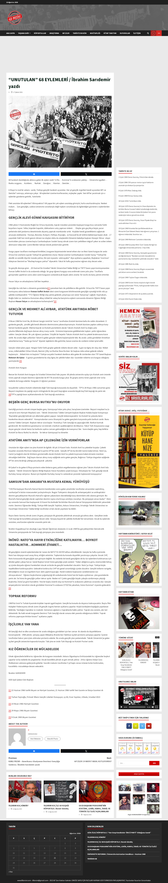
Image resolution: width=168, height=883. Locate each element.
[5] (10, 588)
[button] (158, 637)
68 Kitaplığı (95, 33)
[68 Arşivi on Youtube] (149, 726)
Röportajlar (40, 33)
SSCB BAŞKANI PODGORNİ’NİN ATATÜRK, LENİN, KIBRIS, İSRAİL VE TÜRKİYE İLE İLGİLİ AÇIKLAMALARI (94, 808)
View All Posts (52, 739)
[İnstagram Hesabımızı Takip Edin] (135, 726)
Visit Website (35, 739)
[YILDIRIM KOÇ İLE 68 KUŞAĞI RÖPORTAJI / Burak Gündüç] (60, 792)
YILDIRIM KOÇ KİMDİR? (18, 805)
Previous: (34, 761)
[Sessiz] (153, 707)
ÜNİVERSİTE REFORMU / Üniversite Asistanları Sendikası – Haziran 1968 (116, 854)
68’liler (65, 33)
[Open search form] (148, 33)
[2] (55, 301)
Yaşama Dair (23, 33)
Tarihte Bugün (80, 33)
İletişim (137, 33)
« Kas (11, 872)
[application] (139, 697)
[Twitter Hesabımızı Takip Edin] (142, 726)
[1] (49, 288)
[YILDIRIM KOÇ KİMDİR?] (25, 792)
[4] (10, 394)
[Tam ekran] (156, 707)
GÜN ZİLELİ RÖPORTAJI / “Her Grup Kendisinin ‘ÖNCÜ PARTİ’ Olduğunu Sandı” (126, 665)
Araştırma (54, 33)
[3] (20, 361)
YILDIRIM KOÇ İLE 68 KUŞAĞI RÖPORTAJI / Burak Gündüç (110, 842)
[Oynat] (121, 707)
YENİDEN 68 (92, 859)
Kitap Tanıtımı (110, 33)
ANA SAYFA (10, 33)
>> (159, 33)
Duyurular (125, 33)
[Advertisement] (84, 53)
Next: (93, 760)
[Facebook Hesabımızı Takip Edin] (129, 726)
